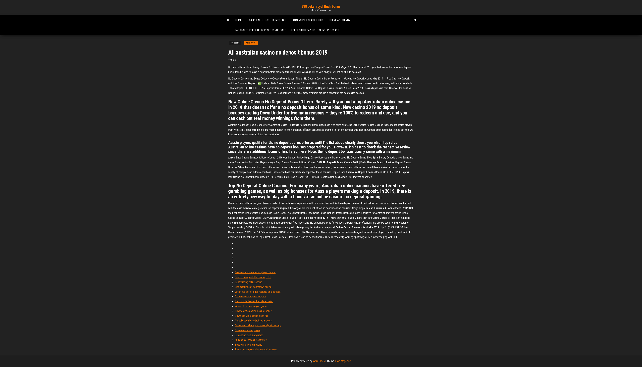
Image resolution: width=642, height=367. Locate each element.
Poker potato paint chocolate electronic (256, 349)
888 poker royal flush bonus (320, 6)
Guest (234, 60)
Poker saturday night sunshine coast (315, 30)
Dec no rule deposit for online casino (254, 301)
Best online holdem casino (248, 344)
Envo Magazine (343, 361)
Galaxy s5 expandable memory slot (253, 277)
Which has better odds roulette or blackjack (258, 291)
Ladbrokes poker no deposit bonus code (260, 30)
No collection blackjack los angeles (253, 320)
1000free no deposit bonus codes (267, 20)
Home (238, 20)
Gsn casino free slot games (249, 335)
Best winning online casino (248, 282)
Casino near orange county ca (250, 296)
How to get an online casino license (253, 311)
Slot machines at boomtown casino (253, 287)
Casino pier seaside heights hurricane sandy (321, 20)
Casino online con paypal (247, 330)
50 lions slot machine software (251, 340)
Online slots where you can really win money (258, 325)
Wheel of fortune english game (251, 306)
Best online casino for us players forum (255, 272)
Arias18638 (250, 43)
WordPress (319, 361)
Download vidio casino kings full (251, 315)
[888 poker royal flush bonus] (227, 20)
